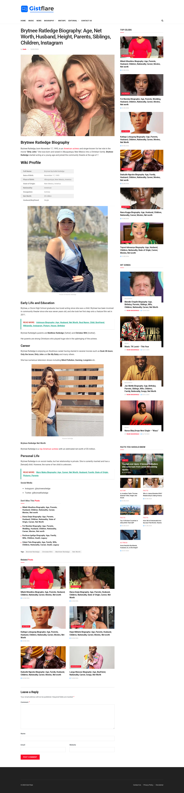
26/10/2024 (145, 434)
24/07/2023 (125, 551)
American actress (71, 148)
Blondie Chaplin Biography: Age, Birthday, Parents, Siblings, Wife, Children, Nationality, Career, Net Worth (141, 304)
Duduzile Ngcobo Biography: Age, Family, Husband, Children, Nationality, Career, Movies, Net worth (140, 177)
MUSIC (31, 21)
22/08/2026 (25, 598)
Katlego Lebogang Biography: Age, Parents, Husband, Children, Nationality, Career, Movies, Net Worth (42, 635)
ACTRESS (26, 626)
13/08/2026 (125, 256)
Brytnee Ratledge (32, 552)
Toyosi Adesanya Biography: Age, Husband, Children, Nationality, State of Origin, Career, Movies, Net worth (139, 250)
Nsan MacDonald (133, 310)
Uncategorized (29, 586)
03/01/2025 (145, 394)
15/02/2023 (34, 49)
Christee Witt (47, 552)
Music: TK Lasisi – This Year (137, 346)
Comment (25, 702)
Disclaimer (159, 785)
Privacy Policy (148, 785)
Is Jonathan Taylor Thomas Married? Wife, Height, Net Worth (128, 496)
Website (72, 745)
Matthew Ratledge (62, 552)
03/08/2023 (148, 499)
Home (23, 21)
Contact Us (86, 21)
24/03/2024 (127, 472)
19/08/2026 (74, 678)
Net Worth (76, 552)
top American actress (49, 449)
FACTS (125, 460)
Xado (24, 49)
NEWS (39, 21)
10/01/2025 (145, 350)
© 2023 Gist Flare (27, 785)
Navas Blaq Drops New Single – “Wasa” (141, 430)
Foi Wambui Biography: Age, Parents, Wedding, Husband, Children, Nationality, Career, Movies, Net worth (39, 528)
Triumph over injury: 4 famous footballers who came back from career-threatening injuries (140, 467)
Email (23, 745)
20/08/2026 (25, 641)
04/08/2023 (125, 501)
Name (23, 734)
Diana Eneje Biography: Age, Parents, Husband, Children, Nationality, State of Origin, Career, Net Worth (38, 519)
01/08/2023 (148, 526)
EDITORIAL (72, 21)
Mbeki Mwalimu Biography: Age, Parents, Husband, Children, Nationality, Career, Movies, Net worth (39, 510)
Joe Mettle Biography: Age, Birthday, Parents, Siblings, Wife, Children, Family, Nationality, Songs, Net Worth (140, 388)
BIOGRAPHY (49, 21)
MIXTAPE (62, 21)
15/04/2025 (145, 310)
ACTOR (123, 490)
